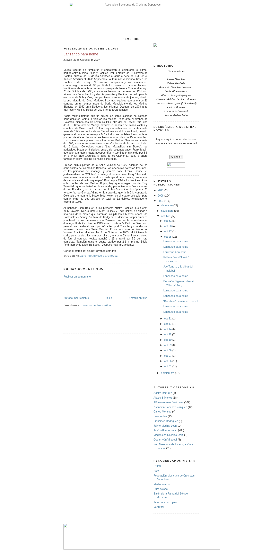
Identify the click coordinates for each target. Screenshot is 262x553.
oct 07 (168, 355)
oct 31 (168, 220)
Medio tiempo (161, 484)
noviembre (167, 210)
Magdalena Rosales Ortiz (168, 434)
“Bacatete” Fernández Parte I (180, 301)
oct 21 (168, 318)
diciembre (167, 205)
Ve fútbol (159, 506)
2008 (161, 195)
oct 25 (168, 236)
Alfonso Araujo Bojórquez (99, 256)
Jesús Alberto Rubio (165, 430)
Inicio (109, 297)
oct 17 (168, 323)
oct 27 (168, 231)
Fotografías (160, 416)
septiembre (168, 372)
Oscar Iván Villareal (165, 439)
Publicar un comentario (77, 276)
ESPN (157, 466)
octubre (166, 216)
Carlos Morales (162, 411)
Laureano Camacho (174, 252)
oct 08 (168, 350)
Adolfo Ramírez (163, 393)
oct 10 (168, 339)
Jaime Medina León (165, 425)
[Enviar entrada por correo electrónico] (119, 256)
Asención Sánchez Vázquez (170, 407)
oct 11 (168, 334)
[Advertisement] (87, 287)
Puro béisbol (161, 488)
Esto (156, 470)
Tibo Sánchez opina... (167, 502)
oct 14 (168, 329)
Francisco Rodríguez (166, 421)
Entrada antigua (138, 297)
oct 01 (168, 366)
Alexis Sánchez (163, 397)
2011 (161, 190)
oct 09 (168, 345)
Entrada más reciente (76, 297)
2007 (161, 200)
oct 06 (168, 361)
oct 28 (168, 226)
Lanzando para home (80, 54)
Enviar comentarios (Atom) (96, 305)
